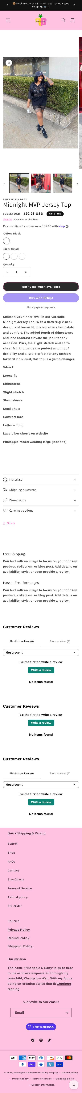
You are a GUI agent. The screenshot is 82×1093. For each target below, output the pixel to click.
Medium (14, 256)
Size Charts (16, 879)
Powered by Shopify (46, 1072)
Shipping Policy (20, 946)
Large (22, 256)
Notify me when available (41, 286)
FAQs (11, 861)
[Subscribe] (67, 1012)
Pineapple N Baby (24, 1072)
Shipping (7, 219)
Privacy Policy (19, 929)
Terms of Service (20, 888)
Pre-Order (15, 906)
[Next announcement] (75, 5)
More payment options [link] (41, 307)
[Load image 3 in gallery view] (62, 183)
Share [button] (11, 523)
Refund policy (18, 897)
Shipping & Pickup (31, 833)
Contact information (43, 1085)
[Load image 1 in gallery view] (19, 183)
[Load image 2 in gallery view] (41, 183)
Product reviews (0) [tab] (22, 641)
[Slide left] (4, 184)
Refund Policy (18, 938)
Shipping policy (65, 1079)
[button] (8, 20)
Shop (11, 852)
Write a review (41, 670)
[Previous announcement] (7, 5)
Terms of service (42, 1079)
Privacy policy (20, 1079)
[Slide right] (78, 184)
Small (6, 256)
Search (13, 843)
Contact (13, 870)
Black (6, 241)
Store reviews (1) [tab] (60, 641)
